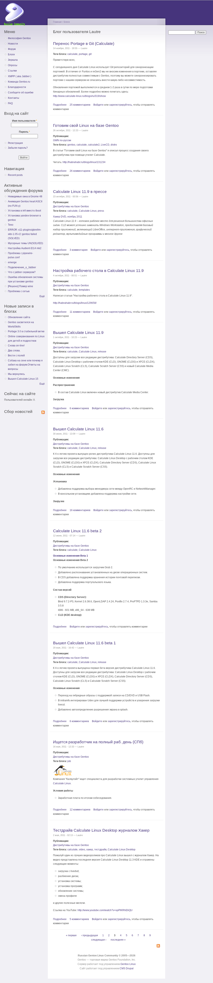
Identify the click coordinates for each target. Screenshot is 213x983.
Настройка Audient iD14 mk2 (24, 248)
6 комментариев (79, 408)
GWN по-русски (62, 140)
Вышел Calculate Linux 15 (23, 378)
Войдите (98, 104)
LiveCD (105, 144)
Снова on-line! (16, 345)
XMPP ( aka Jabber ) (19, 76)
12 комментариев (80, 809)
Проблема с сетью (19, 291)
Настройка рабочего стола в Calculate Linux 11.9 (98, 270)
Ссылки (12, 70)
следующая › (98, 939)
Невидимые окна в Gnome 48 (25, 196)
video (82, 849)
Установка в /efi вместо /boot (24, 210)
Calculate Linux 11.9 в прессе (80, 191)
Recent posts (15, 175)
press (101, 210)
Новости (13, 43)
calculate (72, 54)
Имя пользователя (24, 120)
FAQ (10, 103)
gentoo (71, 144)
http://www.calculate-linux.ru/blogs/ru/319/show (79, 96)
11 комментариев (80, 311)
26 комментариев (80, 170)
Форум (12, 49)
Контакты (13, 97)
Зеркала (13, 59)
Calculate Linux (88, 210)
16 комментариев (80, 510)
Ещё (42, 296)
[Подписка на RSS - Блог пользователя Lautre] (158, 946)
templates (84, 289)
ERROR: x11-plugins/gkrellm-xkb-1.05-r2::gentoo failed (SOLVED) (24, 234)
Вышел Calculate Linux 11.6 (78, 429)
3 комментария (79, 249)
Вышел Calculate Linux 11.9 (78, 332)
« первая (71, 935)
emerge (12, 262)
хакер (89, 849)
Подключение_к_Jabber (22, 267)
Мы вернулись (16, 374)
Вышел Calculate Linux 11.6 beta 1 (84, 643)
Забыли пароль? (18, 147)
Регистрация (15, 143)
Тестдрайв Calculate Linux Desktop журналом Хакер (101, 830)
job (69, 761)
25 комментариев (80, 104)
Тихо (10, 224)
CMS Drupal (127, 968)
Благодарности (17, 87)
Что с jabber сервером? (22, 272)
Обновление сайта (19, 317)
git (90, 54)
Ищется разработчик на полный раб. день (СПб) (98, 742)
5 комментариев (79, 919)
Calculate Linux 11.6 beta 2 (77, 531)
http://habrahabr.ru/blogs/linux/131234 (84, 162)
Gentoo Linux (128, 964)
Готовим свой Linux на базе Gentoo (86, 125)
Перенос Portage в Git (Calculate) (83, 43)
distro (114, 144)
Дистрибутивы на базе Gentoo (71, 206)
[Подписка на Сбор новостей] (43, 411)
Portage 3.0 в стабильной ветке (26, 331)
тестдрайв (100, 849)
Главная (57, 22)
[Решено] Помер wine (20, 286)
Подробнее (60, 104)
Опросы (12, 65)
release (102, 351)
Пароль (24, 131)
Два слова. (14, 350)
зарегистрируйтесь (120, 104)
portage (83, 54)
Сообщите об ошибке (20, 92)
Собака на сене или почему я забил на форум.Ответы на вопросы (25, 364)
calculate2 (94, 144)
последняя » (118, 939)
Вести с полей (16, 355)
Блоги (11, 54)
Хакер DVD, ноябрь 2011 (67, 216)
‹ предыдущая (89, 935)
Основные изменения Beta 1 (70, 555)
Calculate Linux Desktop (121, 849)
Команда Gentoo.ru (19, 81)
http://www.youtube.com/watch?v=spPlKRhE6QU (105, 910)
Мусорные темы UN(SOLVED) (25, 243)
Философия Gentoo (19, 38)
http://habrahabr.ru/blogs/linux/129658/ (75, 302)
